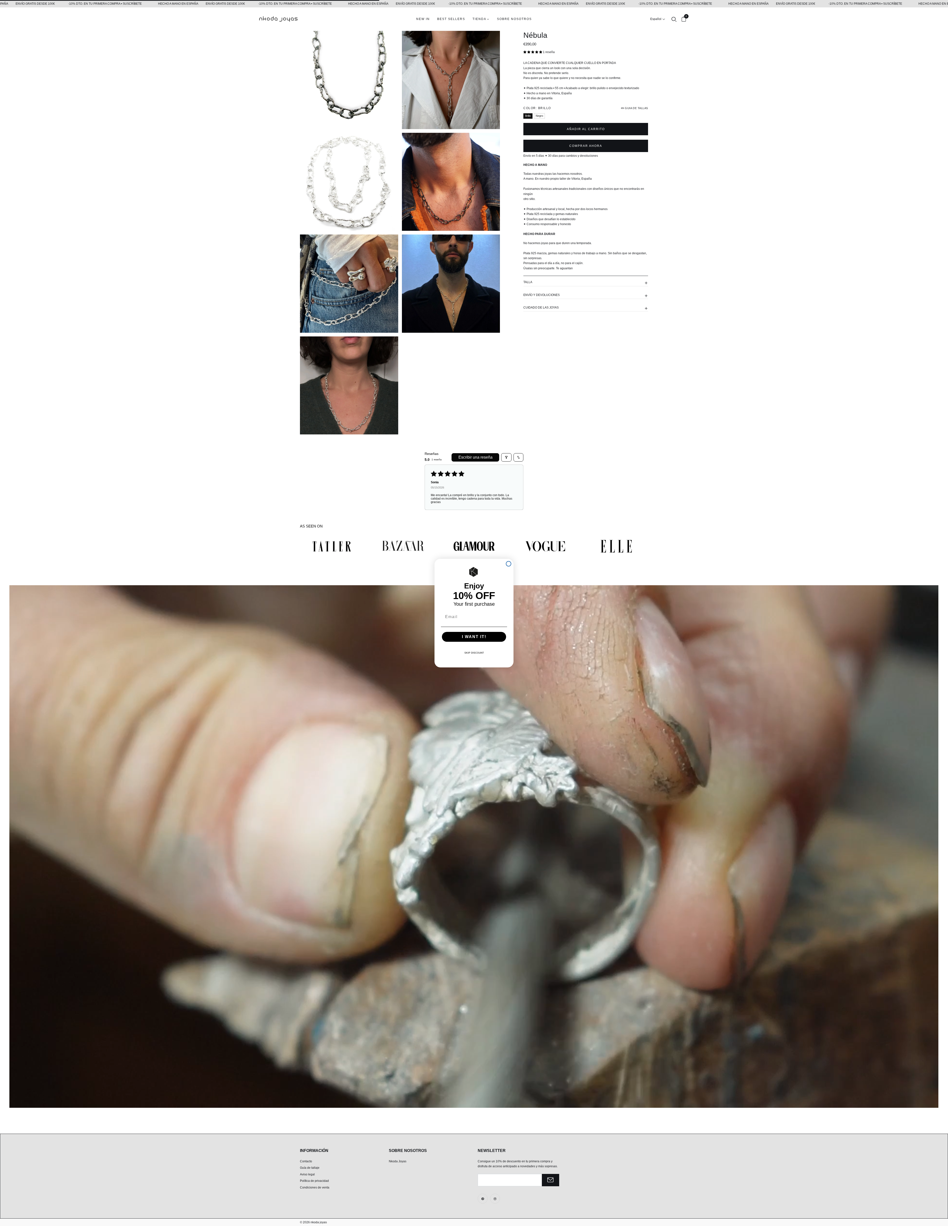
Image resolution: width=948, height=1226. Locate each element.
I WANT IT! (474, 637)
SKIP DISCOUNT (474, 652)
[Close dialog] (508, 563)
